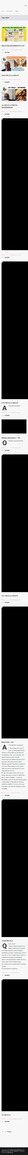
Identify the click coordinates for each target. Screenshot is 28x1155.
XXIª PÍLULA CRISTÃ (10, 403)
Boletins (4, 49)
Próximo (9, 1131)
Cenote (15, 1151)
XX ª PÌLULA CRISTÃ (10, 596)
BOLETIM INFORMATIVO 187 (13, 46)
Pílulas (3, 79)
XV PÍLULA (6, 1115)
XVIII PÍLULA (7, 941)
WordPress (10, 1152)
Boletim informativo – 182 (11, 438)
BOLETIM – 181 (8, 742)
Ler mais (7, 52)
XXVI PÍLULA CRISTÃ (10, 75)
